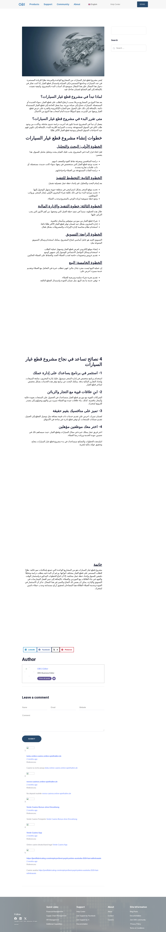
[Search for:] (128, 48)
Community (63, 4)
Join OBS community (138, 920)
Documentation (82, 924)
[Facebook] (15, 918)
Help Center (115, 4)
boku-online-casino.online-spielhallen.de (44, 756)
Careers (111, 920)
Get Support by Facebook (85, 916)
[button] (30, 649)
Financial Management (54, 911)
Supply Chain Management (56, 916)
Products (34, 4)
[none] (94, 4)
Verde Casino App (34, 833)
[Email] (54, 678)
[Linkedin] (20, 918)
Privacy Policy (135, 924)
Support (48, 4)
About (77, 4)
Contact (111, 916)
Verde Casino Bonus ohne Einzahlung (43, 807)
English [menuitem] (94, 4)
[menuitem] (94, 4)
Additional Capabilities (54, 924)
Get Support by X (82, 920)
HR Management (52, 920)
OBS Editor (42, 669)
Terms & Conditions (137, 928)
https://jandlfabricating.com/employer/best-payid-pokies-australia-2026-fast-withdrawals (64, 858)
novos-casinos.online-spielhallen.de (42, 782)
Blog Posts (134, 911)
